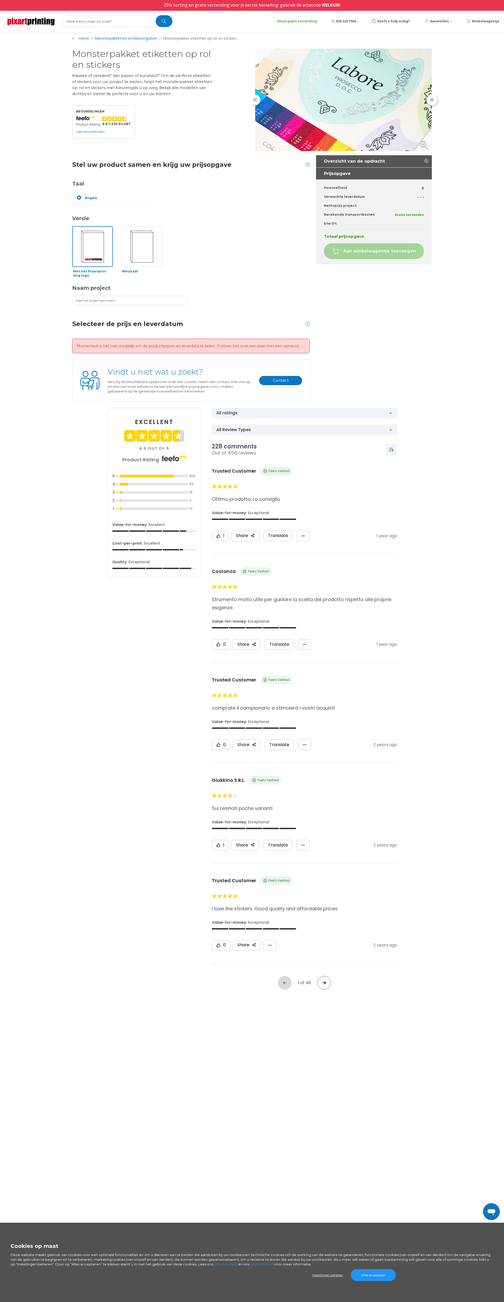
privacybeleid (225, 1264)
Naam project (91, 288)
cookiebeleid (261, 1264)
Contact (281, 380)
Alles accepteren (373, 1275)
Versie (80, 218)
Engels (91, 198)
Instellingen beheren (327, 1275)
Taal (78, 183)
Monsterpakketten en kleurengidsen (126, 38)
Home (83, 38)
